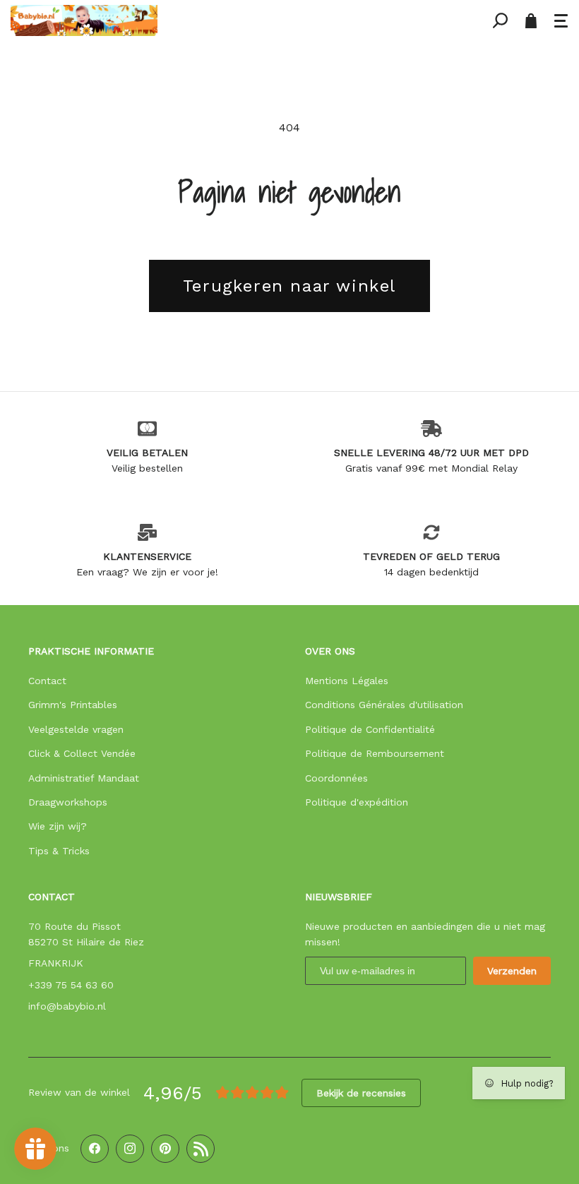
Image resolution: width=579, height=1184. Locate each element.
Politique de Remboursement (374, 753)
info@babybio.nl (67, 1006)
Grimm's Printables (72, 704)
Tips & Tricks (59, 850)
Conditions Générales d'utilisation (384, 704)
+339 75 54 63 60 (71, 985)
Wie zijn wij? (57, 826)
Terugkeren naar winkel (289, 286)
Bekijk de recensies (361, 1093)
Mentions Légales (346, 680)
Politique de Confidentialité (370, 729)
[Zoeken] (500, 20)
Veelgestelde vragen (76, 729)
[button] (561, 20)
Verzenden (512, 970)
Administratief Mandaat (83, 778)
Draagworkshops (67, 802)
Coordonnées (336, 778)
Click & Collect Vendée (82, 753)
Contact (47, 680)
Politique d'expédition (356, 802)
